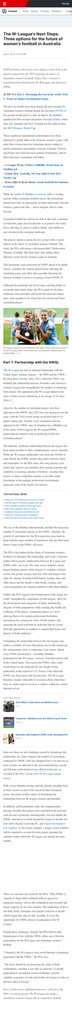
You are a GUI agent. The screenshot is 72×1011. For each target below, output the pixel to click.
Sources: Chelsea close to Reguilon (21, 515)
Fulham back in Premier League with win (24, 502)
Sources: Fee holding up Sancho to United (24, 499)
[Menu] (4, 3)
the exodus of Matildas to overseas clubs (31, 194)
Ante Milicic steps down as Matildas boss (37, 702)
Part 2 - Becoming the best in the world (39, 94)
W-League (13, 370)
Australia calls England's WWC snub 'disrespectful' (42, 734)
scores (65, 4)
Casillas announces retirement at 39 (22, 512)
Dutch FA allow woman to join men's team (24, 518)
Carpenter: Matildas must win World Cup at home (41, 718)
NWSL (56, 378)
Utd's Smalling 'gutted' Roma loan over (23, 505)
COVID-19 (60, 110)
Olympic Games (51, 119)
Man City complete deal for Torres (21, 509)
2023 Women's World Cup (21, 128)
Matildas (57, 115)
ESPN (18, 3)
